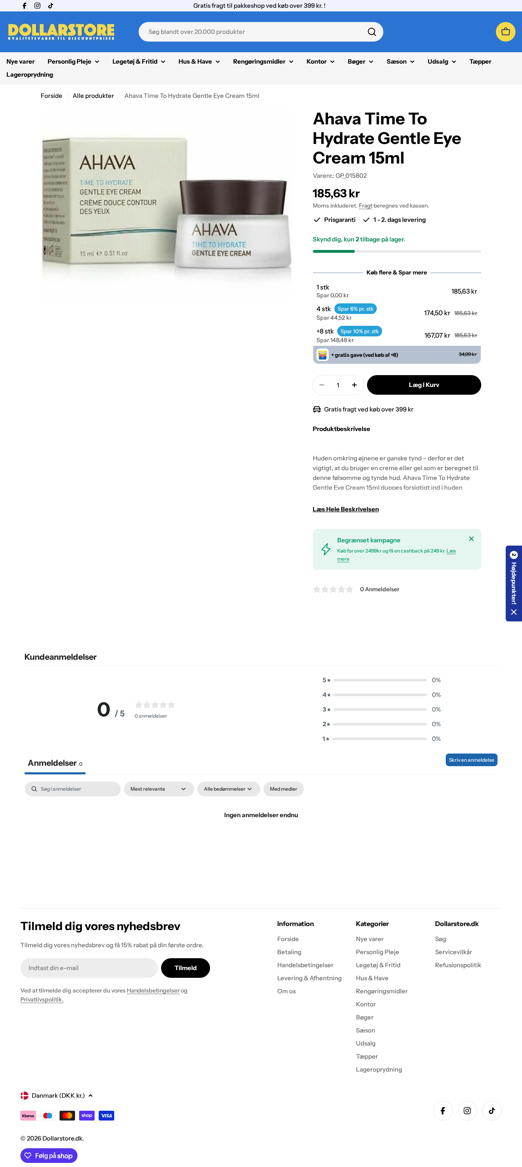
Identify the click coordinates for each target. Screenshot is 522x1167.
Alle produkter (93, 95)
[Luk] (471, 538)
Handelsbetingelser (153, 990)
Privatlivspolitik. (42, 999)
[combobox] (261, 32)
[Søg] (372, 32)
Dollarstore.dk (62, 1138)
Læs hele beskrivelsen (346, 509)
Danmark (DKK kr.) (58, 1095)
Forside (51, 95)
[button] (396, 291)
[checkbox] (283, 789)
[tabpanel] (261, 842)
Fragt (365, 205)
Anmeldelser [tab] (55, 763)
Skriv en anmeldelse (471, 760)
